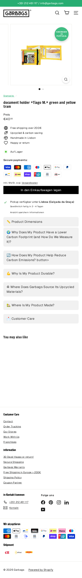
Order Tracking (12, 426)
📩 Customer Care (20, 319)
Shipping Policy (12, 477)
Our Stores (9, 431)
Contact (8, 421)
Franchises (9, 442)
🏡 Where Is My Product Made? (31, 305)
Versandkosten (30, 182)
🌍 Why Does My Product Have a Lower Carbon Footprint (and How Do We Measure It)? (40, 237)
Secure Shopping (13, 462)
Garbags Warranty (14, 467)
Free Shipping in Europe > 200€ (22, 472)
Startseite (9, 95)
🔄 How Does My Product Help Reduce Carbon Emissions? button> (36, 257)
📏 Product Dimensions (24, 222)
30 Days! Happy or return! (18, 456)
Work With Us (11, 436)
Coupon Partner (12, 482)
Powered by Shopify (40, 569)
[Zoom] (66, 79)
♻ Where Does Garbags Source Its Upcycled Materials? (40, 289)
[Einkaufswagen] (66, 13)
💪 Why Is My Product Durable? (31, 273)
